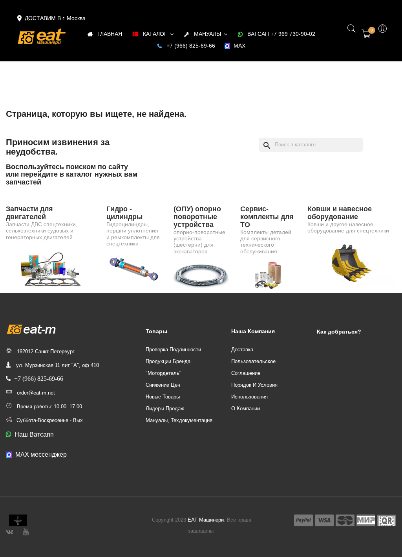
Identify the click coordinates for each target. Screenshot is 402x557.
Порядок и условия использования (254, 391)
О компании (245, 408)
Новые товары (163, 397)
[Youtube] (26, 530)
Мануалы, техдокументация (179, 420)
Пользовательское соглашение (253, 367)
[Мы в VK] (9, 530)
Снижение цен (163, 385)
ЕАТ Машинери (206, 520)
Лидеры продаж (165, 408)
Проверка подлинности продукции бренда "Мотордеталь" (173, 361)
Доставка (242, 349)
